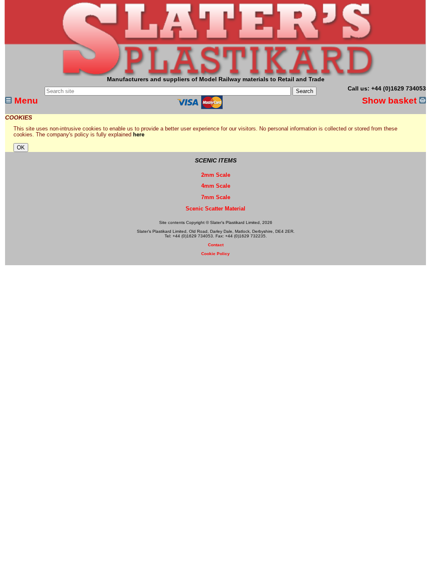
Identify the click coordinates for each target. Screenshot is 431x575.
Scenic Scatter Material (215, 209)
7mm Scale (215, 197)
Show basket (390, 100)
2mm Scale (215, 175)
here (138, 135)
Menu (25, 100)
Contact (215, 244)
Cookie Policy (215, 253)
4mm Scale (215, 186)
